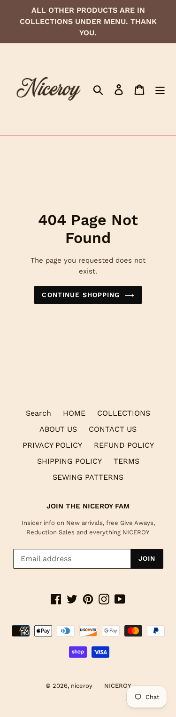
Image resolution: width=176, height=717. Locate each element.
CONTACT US (113, 429)
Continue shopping (81, 294)
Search (38, 413)
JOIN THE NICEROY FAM (88, 506)
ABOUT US (58, 429)
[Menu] (160, 89)
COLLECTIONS (123, 413)
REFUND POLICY (124, 445)
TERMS (126, 461)
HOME (74, 413)
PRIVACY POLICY (52, 445)
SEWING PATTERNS (88, 477)
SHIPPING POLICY (69, 461)
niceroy (81, 685)
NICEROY (117, 685)
